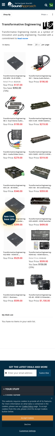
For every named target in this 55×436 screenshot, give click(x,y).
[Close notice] (52, 398)
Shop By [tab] (6, 14)
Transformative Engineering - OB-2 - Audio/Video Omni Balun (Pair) (14, 153)
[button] (9, 218)
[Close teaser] (16, 210)
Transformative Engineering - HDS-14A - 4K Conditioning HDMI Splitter (40, 186)
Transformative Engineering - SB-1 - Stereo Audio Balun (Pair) (40, 77)
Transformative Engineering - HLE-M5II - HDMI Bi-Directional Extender (14, 253)
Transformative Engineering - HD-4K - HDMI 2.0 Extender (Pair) (40, 296)
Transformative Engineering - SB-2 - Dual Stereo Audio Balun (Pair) (14, 119)
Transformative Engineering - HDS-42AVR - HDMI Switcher (40, 220)
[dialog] (27, 415)
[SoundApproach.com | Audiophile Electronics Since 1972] (23, 5)
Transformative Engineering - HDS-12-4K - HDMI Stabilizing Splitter (40, 119)
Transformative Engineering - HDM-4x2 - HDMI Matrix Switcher (40, 253)
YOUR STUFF (12, 389)
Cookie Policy (27, 406)
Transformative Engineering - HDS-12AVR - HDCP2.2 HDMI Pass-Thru (40, 153)
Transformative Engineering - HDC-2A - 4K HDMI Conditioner (14, 186)
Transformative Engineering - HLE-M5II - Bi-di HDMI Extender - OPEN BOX (14, 77)
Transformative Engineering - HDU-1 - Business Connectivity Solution (14, 296)
